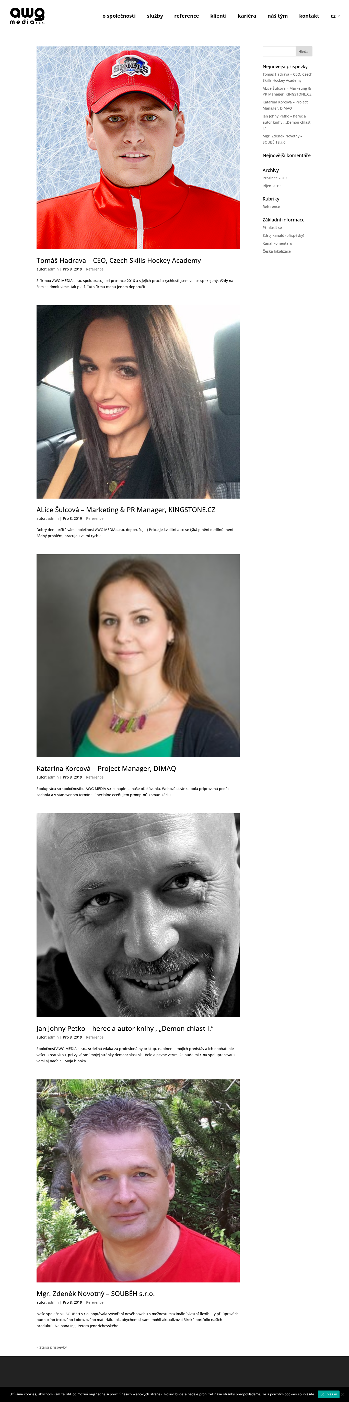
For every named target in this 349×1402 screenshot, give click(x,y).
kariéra (247, 16)
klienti (218, 16)
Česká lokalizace (277, 251)
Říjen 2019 (272, 185)
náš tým (277, 16)
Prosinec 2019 (275, 177)
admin (53, 269)
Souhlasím (328, 1394)
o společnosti (119, 16)
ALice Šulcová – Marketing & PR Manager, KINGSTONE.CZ (126, 509)
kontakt (309, 16)
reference (186, 16)
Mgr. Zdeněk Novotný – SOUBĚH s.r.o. (96, 1293)
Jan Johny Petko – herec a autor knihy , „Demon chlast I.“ (125, 1028)
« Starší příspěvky (52, 1347)
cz (333, 16)
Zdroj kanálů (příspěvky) (283, 235)
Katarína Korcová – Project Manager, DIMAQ (106, 768)
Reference (94, 269)
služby (155, 16)
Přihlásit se (272, 227)
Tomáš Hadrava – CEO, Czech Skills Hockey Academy (119, 260)
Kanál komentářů (277, 243)
